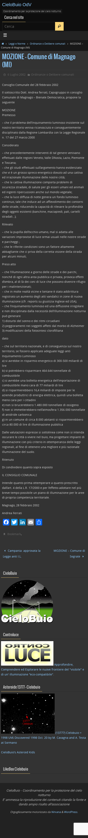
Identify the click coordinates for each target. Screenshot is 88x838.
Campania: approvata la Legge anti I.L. (22, 552)
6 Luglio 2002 (17, 74)
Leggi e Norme (17, 43)
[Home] (3, 43)
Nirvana (56, 810)
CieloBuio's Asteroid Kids (18, 751)
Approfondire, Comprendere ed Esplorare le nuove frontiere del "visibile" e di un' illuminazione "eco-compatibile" (42, 668)
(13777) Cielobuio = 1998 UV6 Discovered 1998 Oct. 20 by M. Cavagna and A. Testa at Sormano (43, 736)
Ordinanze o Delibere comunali (47, 43)
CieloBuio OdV (17, 4)
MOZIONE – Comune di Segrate (69, 552)
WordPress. (71, 810)
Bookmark (14, 534)
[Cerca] (59, 26)
